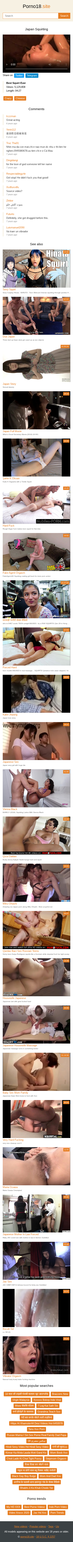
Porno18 (36, 6)
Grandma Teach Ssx (49, 1411)
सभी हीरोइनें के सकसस (23, 1411)
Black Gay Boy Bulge (24, 1476)
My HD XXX (13, 1506)
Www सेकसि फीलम (24, 1405)
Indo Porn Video (58, 1506)
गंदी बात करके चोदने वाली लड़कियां (36, 1417)
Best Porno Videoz (34, 1506)
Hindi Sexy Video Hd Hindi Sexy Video (27, 1446)
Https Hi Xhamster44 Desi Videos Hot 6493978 (37, 1423)
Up (57, 1526)
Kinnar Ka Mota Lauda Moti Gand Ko (26, 1452)
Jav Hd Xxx (39, 1512)
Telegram (32, 75)
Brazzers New (60, 1393)
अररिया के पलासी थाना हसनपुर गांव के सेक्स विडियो (36, 1482)
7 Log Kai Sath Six (48, 1405)
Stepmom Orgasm (56, 1458)
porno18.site (27, 1536)
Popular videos (38, 1526)
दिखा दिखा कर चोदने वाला (36, 1464)
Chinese (20, 98)
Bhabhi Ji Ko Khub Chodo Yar (36, 1487)
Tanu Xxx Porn (36, 1429)
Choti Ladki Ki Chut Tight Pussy (24, 1458)
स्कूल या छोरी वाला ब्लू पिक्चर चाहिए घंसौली (36, 1470)
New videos (20, 1526)
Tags (50, 1526)
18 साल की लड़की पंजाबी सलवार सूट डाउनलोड (26, 1393)
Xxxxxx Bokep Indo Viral (47, 1399)
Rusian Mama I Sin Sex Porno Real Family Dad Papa (36, 1435)
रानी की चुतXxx (59, 1446)
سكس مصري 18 (36, 1440)
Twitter (19, 75)
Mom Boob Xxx (59, 1452)
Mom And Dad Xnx (50, 1476)
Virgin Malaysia (20, 1399)
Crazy (8, 98)
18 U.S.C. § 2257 (45, 1536)
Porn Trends (57, 1512)
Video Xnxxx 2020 (19, 1512)
